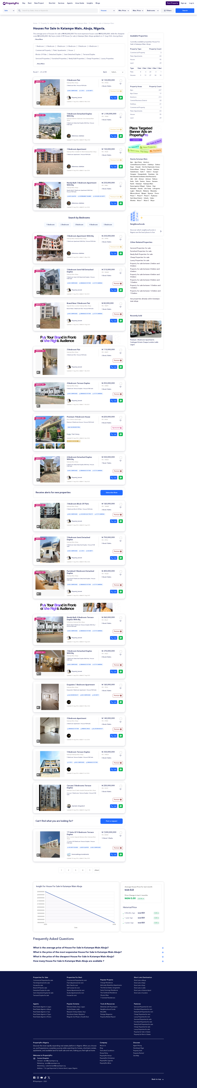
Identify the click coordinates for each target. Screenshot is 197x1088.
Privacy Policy (104, 1053)
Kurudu (140, 188)
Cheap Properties (92, 58)
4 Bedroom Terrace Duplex (78, 383)
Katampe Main (148, 184)
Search (185, 10)
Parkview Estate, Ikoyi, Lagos (76, 1007)
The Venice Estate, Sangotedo (110, 988)
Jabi (131, 179)
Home (35, 23)
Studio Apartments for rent (75, 993)
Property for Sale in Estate (142, 1032)
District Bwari (134, 169)
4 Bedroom (71, 46)
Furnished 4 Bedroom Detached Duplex (78, 578)
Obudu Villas (104, 995)
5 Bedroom (82, 46)
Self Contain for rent (73, 988)
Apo (131, 162)
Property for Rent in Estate (142, 1034)
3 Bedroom (61, 46)
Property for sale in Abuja (50, 23)
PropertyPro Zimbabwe (107, 1058)
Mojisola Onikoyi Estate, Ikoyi (76, 1012)
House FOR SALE (89, 422)
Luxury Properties (107, 58)
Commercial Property (43, 50)
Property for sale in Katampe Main (75, 23)
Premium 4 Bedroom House (78, 417)
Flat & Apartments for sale (41, 983)
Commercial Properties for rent (77, 980)
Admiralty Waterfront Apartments (111, 985)
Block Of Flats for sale (40, 988)
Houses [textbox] (103, 10)
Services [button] (61, 3)
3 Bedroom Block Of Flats (78, 504)
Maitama (146, 191)
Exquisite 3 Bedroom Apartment (81, 685)
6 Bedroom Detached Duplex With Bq (78, 464)
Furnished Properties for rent (143, 1009)
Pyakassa (154, 196)
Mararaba (153, 191)
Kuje (154, 186)
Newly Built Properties (76, 58)
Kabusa (154, 179)
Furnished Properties (59, 58)
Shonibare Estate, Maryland (76, 1014)
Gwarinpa (151, 174)
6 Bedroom (93, 46)
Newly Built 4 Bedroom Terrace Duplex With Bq (81, 625)
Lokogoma (156, 188)
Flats (131, 72)
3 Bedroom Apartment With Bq (80, 236)
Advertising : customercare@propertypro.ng (51, 1066)
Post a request (111, 821)
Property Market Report (107, 1017)
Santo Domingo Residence (109, 990)
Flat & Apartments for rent (75, 983)
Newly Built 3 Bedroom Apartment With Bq (79, 190)
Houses (133, 75)
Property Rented (138, 1053)
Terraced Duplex (89, 54)
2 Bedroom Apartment (76, 718)
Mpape (143, 193)
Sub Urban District (136, 198)
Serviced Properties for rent (143, 1007)
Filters (168, 10)
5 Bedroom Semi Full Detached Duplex (78, 277)
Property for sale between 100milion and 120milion (145, 287)
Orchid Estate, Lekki (73, 1009)
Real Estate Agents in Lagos (42, 1007)
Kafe (137, 181)
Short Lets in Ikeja (139, 983)
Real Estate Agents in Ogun (42, 1014)
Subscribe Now (111, 492)
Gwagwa (133, 174)
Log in (191, 3)
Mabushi (139, 191)
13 (145, 75)
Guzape (155, 172)
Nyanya (150, 193)
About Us (103, 1045)
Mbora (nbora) (135, 193)
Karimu (142, 181)
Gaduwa (156, 169)
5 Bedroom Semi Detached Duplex (77, 545)
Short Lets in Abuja (140, 980)
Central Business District (138, 164)
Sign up (183, 3)
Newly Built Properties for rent (143, 1012)
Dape (132, 167)
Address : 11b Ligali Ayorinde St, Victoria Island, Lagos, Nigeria (57, 1068)
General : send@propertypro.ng (47, 1061)
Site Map (136, 1055)
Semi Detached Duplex (72, 54)
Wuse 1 (139, 200)
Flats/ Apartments (59, 50)
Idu (157, 174)
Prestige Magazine (106, 1014)
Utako (152, 198)
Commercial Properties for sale (43, 980)
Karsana (154, 181)
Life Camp (147, 188)
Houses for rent (72, 995)
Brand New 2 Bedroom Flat (78, 303)
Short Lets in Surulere (141, 993)
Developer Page (138, 1048)
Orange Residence (106, 983)
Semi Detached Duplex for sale (43, 993)
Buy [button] (23, 3)
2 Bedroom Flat (73, 80)
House (71, 50)
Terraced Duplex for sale (41, 995)
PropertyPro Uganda (106, 1060)
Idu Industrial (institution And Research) (143, 176)
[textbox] (123, 10)
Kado (132, 181)
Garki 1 (142, 172)
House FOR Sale (81, 85)
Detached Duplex (55, 54)
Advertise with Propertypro (108, 1007)
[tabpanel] (50, 92)
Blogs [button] (98, 3)
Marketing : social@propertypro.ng (48, 1063)
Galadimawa (134, 172)
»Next (97, 870)
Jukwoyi (148, 179)
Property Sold (137, 1050)
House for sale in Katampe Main (102, 23)
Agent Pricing (137, 1045)
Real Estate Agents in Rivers (42, 1017)
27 (150, 75)
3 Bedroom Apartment (76, 149)
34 (155, 75)
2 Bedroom (50, 46)
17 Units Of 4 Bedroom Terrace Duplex (78, 841)
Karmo (148, 181)
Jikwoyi (141, 179)
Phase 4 (140, 196)
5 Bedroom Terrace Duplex (78, 752)
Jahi (136, 179)
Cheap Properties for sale (139, 257)
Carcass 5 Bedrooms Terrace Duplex (77, 793)
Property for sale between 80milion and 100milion (145, 281)
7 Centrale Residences (107, 998)
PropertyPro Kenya (105, 1055)
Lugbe (132, 191)
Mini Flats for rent (72, 985)
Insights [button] (90, 3)
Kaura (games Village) (137, 186)
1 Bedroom (40, 46)
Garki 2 (148, 172)
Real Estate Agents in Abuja (42, 1009)
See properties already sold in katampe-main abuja (145, 300)
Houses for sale (38, 985)
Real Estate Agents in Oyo (41, 1012)
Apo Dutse (138, 162)
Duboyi (142, 169)
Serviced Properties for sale (140, 248)
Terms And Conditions (107, 1050)
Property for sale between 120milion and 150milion (145, 292)
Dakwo (157, 164)
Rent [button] (30, 3)
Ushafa (146, 198)
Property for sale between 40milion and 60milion (145, 270)
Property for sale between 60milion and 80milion (145, 276)
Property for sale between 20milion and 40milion (145, 265)
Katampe (139, 184)
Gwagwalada (142, 174)
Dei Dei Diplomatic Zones (151, 167)
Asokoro (146, 162)
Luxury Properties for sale (139, 260)
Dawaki (138, 167)
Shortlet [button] (52, 3)
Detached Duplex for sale (41, 990)
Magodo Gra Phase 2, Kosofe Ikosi (78, 1017)
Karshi (132, 184)
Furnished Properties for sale (141, 251)
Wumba (132, 200)
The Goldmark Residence (108, 993)
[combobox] (9, 10)
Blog (101, 1048)
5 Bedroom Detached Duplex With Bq (78, 123)
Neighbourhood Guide (107, 1009)
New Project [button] (39, 3)
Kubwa (148, 186)
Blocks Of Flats (41, 54)
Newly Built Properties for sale (141, 254)
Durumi (149, 169)
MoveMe (103, 1012)
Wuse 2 (146, 200)
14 (160, 75)
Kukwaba (133, 188)
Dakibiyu (151, 164)
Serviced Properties (43, 58)
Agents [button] (70, 3)
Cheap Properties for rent (142, 1014)
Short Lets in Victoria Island (142, 990)
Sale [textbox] (6, 10)
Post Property (172, 3)
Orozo (157, 193)
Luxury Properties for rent (142, 1017)
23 (150, 72)
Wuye (152, 200)
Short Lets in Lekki (139, 988)
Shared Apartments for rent (75, 990)
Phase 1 (133, 196)
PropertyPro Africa (105, 1063)
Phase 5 (146, 196)
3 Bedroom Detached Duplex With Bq (78, 658)
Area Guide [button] (79, 3)
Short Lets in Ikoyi (139, 985)
